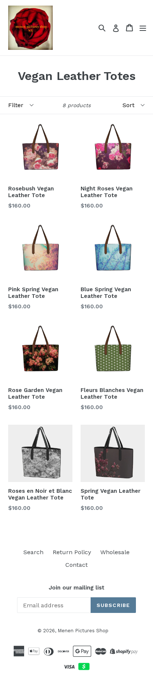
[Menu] (143, 28)
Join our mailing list (76, 587)
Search (33, 552)
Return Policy (72, 552)
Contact (76, 564)
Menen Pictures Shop (83, 630)
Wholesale (115, 552)
